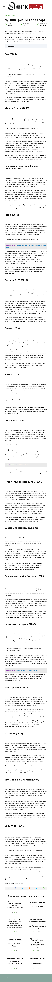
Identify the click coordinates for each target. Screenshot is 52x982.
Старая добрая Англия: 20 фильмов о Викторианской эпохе (37, 921)
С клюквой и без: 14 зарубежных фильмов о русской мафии (15, 921)
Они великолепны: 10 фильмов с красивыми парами (14, 903)
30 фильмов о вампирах (37, 902)
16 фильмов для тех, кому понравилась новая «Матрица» (37, 940)
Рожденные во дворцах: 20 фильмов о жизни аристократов (14, 959)
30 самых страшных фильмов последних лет (14, 940)
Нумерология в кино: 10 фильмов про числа (37, 959)
